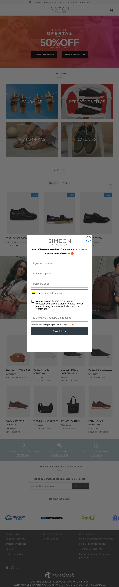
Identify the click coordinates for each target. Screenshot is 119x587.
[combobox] (36, 293)
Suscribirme (59, 331)
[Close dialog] (88, 238)
